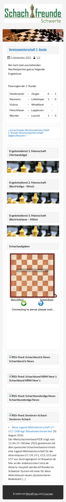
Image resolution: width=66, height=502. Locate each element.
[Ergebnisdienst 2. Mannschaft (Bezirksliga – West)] (33, 197)
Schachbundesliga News (24, 399)
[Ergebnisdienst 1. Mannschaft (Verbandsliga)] (33, 171)
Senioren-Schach (20, 419)
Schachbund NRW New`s (24, 380)
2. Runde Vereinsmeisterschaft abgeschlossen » (25, 134)
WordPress (32, 493)
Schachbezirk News (21, 361)
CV (38, 57)
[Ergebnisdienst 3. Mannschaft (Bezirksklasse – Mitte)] (33, 235)
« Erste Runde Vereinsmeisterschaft (28, 130)
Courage (48, 493)
